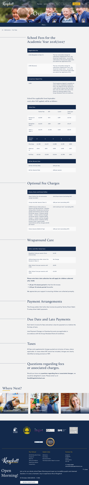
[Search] (82, 4)
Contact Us (66, 4)
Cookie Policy (32, 464)
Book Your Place (29, 482)
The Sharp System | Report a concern (51, 460)
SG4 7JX (67, 461)
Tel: (69, 464)
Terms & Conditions (33, 460)
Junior (46, 4)
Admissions (7, 30)
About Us (31, 458)
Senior (51, 4)
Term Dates (45, 456)
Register (76, 4)
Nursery (39, 4)
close (86, 469)
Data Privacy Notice (33, 462)
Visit (57, 4)
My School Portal (47, 458)
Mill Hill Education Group (34, 455)
